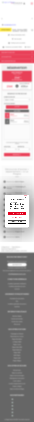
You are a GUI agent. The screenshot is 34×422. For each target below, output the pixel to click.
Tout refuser (17, 218)
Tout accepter (17, 213)
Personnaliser (16, 222)
